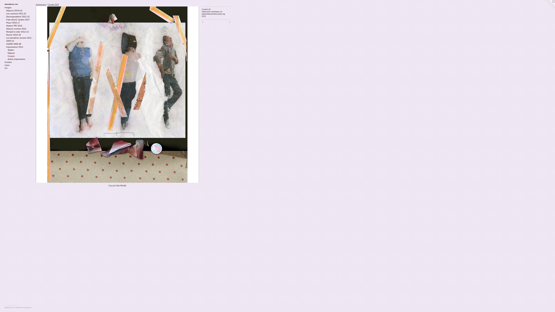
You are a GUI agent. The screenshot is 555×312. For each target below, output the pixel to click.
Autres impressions (16, 59)
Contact (8, 62)
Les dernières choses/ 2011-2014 (20, 38)
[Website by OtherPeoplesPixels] (549, 6)
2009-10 (10, 41)
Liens (7, 65)
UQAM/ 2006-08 (13, 44)
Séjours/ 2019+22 (14, 10)
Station (11, 50)
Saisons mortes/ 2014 (16, 29)
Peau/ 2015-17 (13, 23)
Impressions (41, 4)
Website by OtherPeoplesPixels (18, 307)
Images (8, 7)
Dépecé (11, 53)
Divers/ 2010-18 (13, 35)
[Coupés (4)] (117, 94)
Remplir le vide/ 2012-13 (17, 32)
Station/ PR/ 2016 (14, 26)
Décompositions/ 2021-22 (18, 16)
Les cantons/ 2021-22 (16, 13)
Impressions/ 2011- (15, 47)
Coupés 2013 (53, 4)
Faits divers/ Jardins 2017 (18, 19)
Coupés (11, 56)
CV (6, 68)
